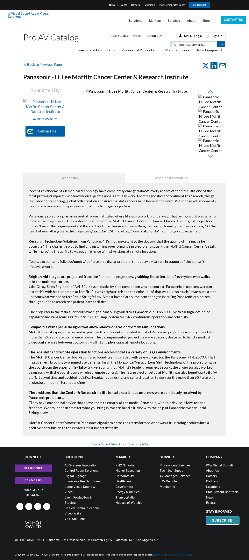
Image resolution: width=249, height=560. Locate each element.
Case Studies (119, 35)
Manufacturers (177, 50)
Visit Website (47, 119)
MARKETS (123, 457)
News (137, 35)
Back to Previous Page (44, 64)
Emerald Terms (99, 444)
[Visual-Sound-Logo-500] (30, 13)
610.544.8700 (33, 495)
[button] (104, 5)
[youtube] (46, 506)
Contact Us (154, 35)
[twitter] (37, 506)
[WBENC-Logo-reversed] (33, 521)
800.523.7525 (33, 490)
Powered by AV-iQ (138, 444)
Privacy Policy (118, 444)
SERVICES (167, 457)
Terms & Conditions (164, 555)
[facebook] (28, 506)
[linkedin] (19, 506)
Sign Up (217, 36)
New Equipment (209, 50)
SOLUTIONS (74, 457)
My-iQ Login (193, 36)
